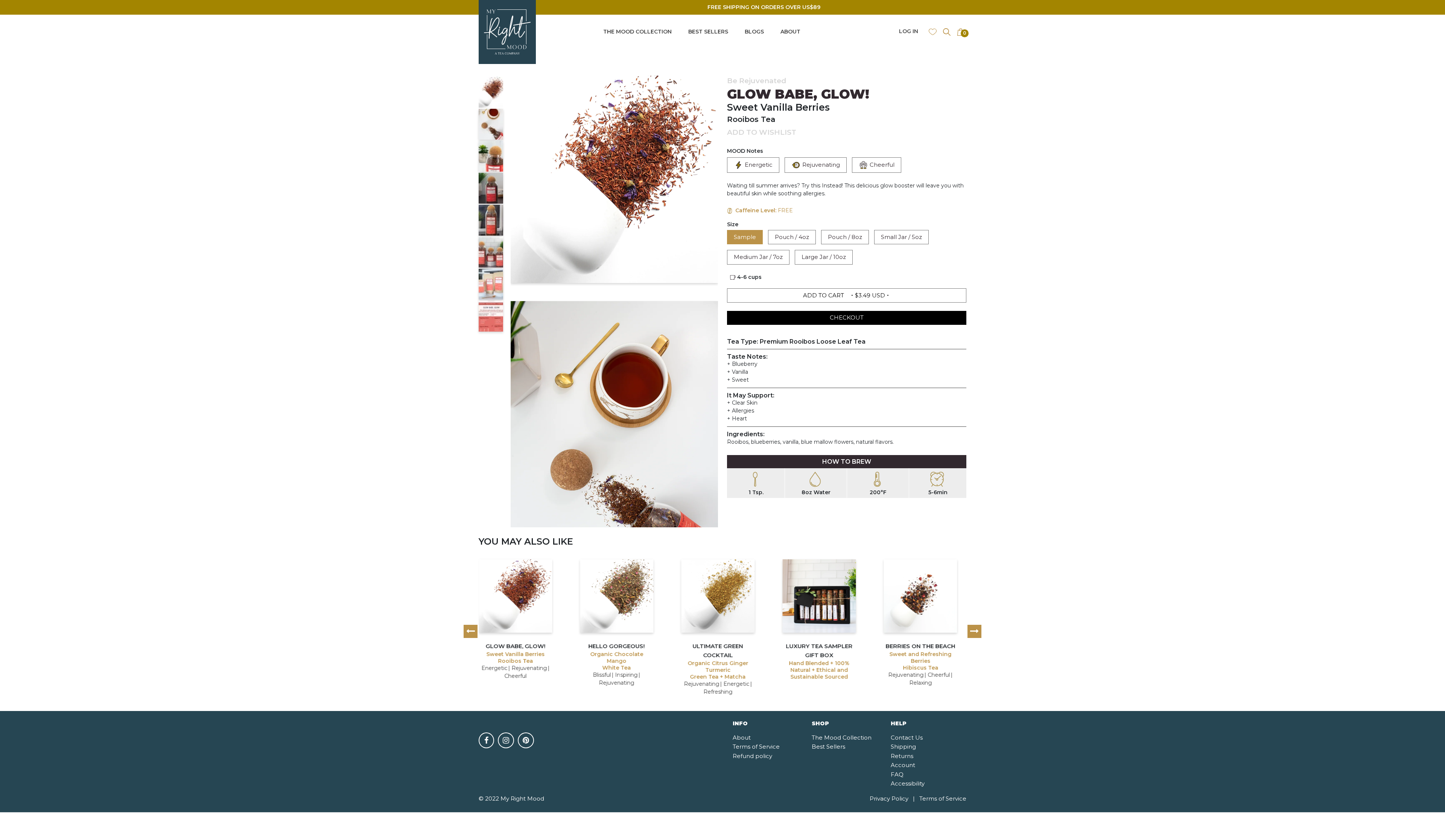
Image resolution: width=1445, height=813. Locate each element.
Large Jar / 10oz (824, 256)
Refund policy (752, 756)
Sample (745, 237)
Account (903, 765)
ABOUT (790, 31)
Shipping (903, 746)
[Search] (946, 31)
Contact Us (907, 737)
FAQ (897, 774)
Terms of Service (756, 746)
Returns (902, 756)
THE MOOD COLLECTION (637, 31)
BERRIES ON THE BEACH (920, 646)
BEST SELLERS (708, 31)
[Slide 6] (491, 252)
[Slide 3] (491, 156)
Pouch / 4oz (792, 237)
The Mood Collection (842, 737)
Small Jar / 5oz (901, 237)
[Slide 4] (491, 188)
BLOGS (754, 31)
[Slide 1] (491, 92)
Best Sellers (828, 746)
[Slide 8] (491, 316)
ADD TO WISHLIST (761, 132)
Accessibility (908, 783)
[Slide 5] (491, 220)
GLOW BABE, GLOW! (515, 646)
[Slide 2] (491, 124)
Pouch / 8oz (845, 237)
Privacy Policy (892, 798)
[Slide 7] (491, 284)
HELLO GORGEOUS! (617, 646)
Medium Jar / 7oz (758, 256)
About (742, 737)
